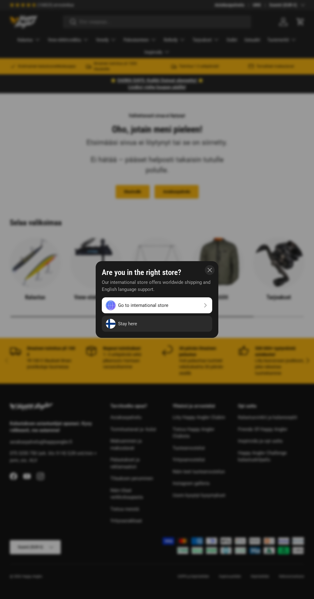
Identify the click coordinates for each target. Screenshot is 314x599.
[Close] (210, 270)
